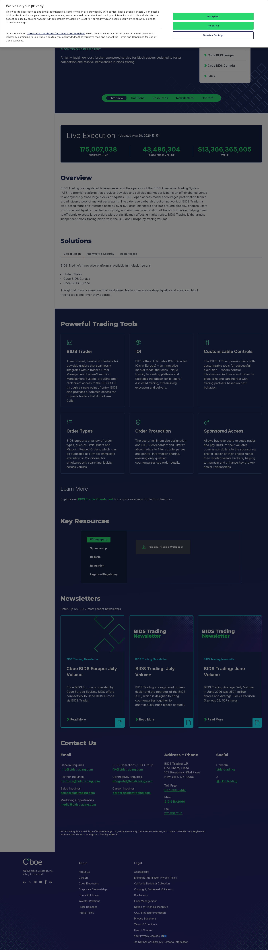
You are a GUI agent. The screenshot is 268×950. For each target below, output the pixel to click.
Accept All (213, 16)
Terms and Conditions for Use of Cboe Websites (56, 33)
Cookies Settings (213, 35)
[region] (134, 24)
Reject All (213, 25)
